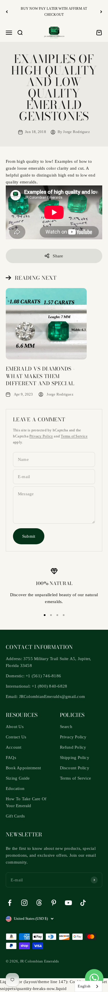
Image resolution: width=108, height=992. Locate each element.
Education (15, 788)
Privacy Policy (41, 436)
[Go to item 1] (45, 615)
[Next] (101, 11)
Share (58, 256)
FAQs (11, 757)
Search (66, 726)
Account (14, 747)
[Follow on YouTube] (68, 903)
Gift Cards (15, 816)
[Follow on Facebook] (10, 903)
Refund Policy (73, 747)
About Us (15, 726)
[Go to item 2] (51, 615)
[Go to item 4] (64, 615)
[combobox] (88, 986)
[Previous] (7, 11)
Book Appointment (23, 768)
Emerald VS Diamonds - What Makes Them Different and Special (40, 376)
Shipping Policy (74, 757)
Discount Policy (74, 768)
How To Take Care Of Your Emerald (26, 802)
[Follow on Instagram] (24, 903)
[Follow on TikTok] (83, 903)
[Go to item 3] (57, 615)
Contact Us (16, 737)
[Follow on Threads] (39, 903)
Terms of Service (74, 436)
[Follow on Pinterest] (54, 903)
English (84, 986)
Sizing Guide (18, 778)
